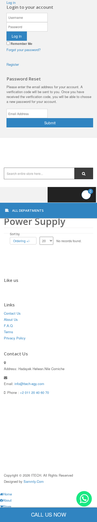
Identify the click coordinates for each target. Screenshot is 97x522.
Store (7, 506)
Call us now (48, 514)
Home (7, 494)
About (7, 500)
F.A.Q (8, 325)
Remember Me (21, 43)
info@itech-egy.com (29, 383)
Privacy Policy (15, 338)
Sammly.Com (34, 481)
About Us (11, 319)
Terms (8, 331)
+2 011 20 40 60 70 (34, 392)
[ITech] (48, 153)
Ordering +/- (21, 241)
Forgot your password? (23, 49)
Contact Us (12, 313)
